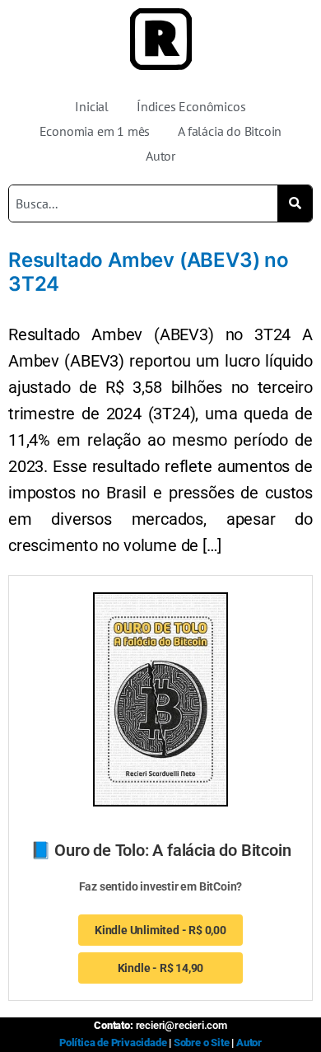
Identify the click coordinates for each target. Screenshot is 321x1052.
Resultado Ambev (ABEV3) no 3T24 (148, 272)
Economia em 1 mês (95, 131)
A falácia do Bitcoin (229, 131)
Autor (160, 155)
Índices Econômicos (191, 106)
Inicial (92, 106)
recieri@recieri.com (181, 1025)
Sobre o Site (202, 1042)
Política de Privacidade (112, 1042)
